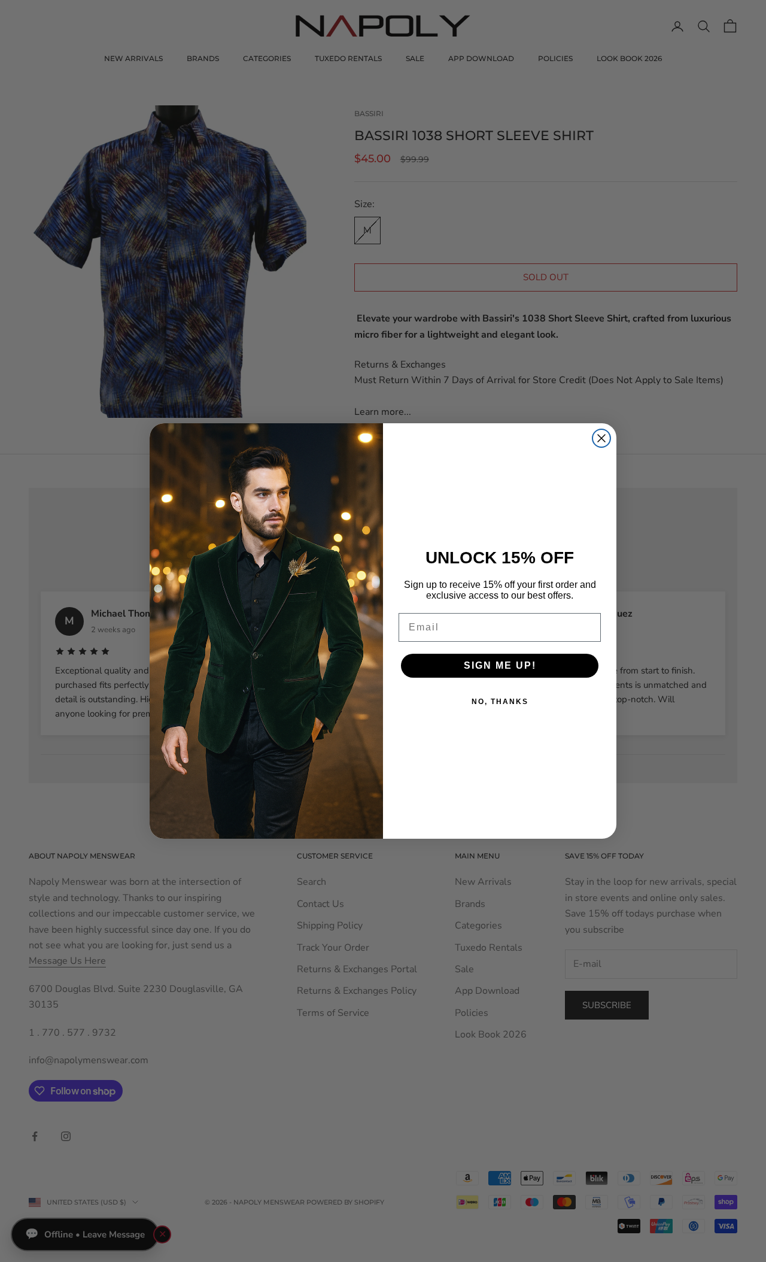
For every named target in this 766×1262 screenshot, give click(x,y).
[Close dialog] (601, 438)
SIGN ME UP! (500, 665)
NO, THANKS (500, 701)
